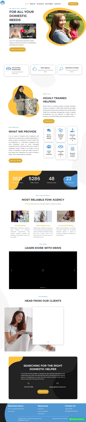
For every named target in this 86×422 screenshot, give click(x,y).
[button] (75, 270)
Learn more (48, 121)
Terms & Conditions (43, 411)
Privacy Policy (41, 413)
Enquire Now (73, 4)
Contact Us (57, 3)
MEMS (14, 41)
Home (27, 3)
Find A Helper (49, 3)
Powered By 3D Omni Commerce (60, 418)
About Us (32, 3)
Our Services (40, 3)
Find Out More (15, 160)
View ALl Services (18, 49)
